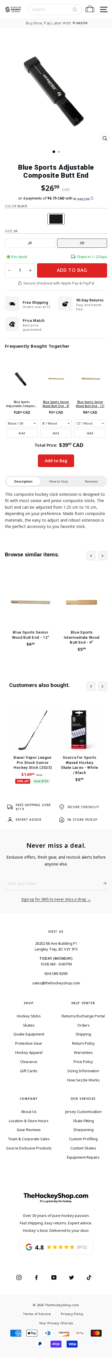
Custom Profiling (83, 1138)
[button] (56, 198)
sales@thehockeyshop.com (56, 983)
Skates (29, 1025)
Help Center (83, 1003)
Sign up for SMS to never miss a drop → (56, 899)
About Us (29, 1111)
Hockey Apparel (29, 1052)
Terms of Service (37, 1314)
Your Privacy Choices (56, 1323)
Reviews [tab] (91, 481)
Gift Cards (28, 1070)
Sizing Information (83, 1070)
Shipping (83, 1034)
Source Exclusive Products (29, 1148)
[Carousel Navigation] (96, 555)
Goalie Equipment (28, 1034)
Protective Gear (28, 1043)
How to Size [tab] (58, 481)
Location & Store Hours (29, 1120)
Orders (83, 1025)
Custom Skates (83, 1148)
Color (16, 206)
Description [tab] (23, 481)
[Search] (75, 9)
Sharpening (83, 1129)
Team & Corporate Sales (29, 1138)
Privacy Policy (72, 1314)
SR (82, 243)
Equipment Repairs (83, 1157)
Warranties (83, 1052)
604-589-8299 (56, 973)
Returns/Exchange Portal (83, 1016)
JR (30, 243)
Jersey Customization (83, 1111)
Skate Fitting (83, 1120)
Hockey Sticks (29, 1016)
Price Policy (83, 1061)
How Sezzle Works (83, 1080)
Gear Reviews (29, 1129)
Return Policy (83, 1043)
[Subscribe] (102, 883)
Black (56, 219)
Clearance (28, 1061)
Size (11, 231)
